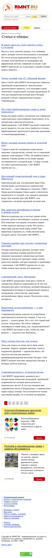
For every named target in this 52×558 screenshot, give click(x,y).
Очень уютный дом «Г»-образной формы (23, 78)
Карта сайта (6, 545)
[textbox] (21, 16)
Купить (39, 438)
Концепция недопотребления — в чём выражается (22, 309)
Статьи (26, 28)
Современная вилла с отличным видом (22, 372)
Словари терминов (11, 524)
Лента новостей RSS (12, 526)
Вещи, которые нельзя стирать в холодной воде (24, 144)
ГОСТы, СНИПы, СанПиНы (15, 514)
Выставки (8, 512)
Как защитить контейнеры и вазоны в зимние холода (20, 211)
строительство (19, 9)
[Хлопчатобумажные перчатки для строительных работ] (11, 431)
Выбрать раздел (10, 28)
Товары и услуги (11, 501)
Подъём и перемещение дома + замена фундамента (24, 447)
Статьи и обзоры (11, 503)
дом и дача (34, 9)
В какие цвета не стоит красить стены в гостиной (22, 46)
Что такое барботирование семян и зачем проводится (23, 110)
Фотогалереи (9, 506)
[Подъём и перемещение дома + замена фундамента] (11, 467)
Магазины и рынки (11, 510)
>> (26, 403)
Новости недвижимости (13, 516)
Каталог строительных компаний (17, 499)
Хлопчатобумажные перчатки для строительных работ (22, 411)
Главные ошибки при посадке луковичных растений (24, 244)
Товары (37, 28)
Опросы (7, 522)
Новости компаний (11, 518)
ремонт (27, 9)
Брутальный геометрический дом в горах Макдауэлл (23, 177)
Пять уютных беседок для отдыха (19, 341)
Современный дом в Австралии (18, 276)
